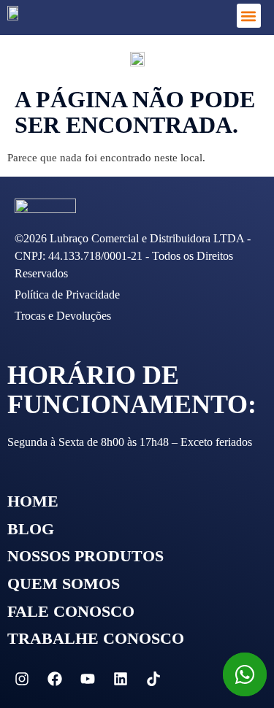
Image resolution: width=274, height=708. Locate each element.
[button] (249, 16)
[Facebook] (54, 678)
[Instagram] (22, 678)
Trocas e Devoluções (63, 315)
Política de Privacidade (67, 294)
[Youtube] (87, 678)
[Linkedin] (120, 678)
